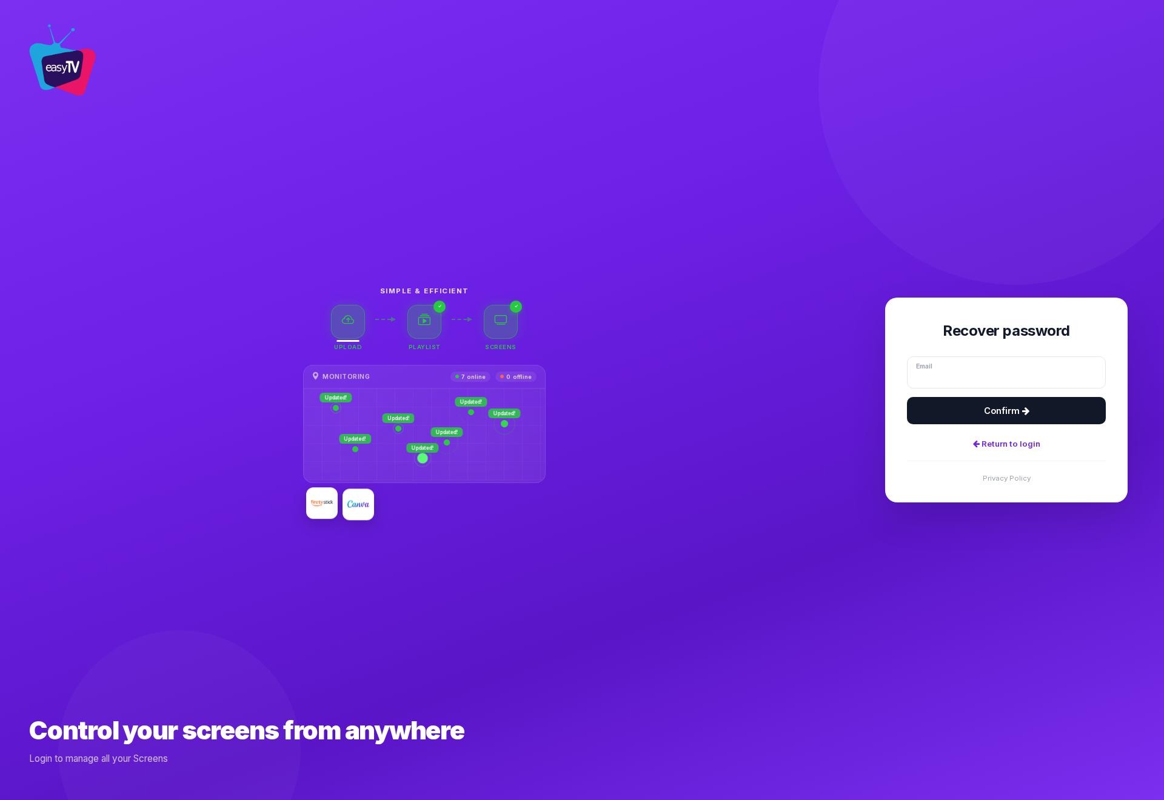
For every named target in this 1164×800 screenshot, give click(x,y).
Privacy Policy (1007, 478)
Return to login (1010, 443)
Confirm (1003, 410)
